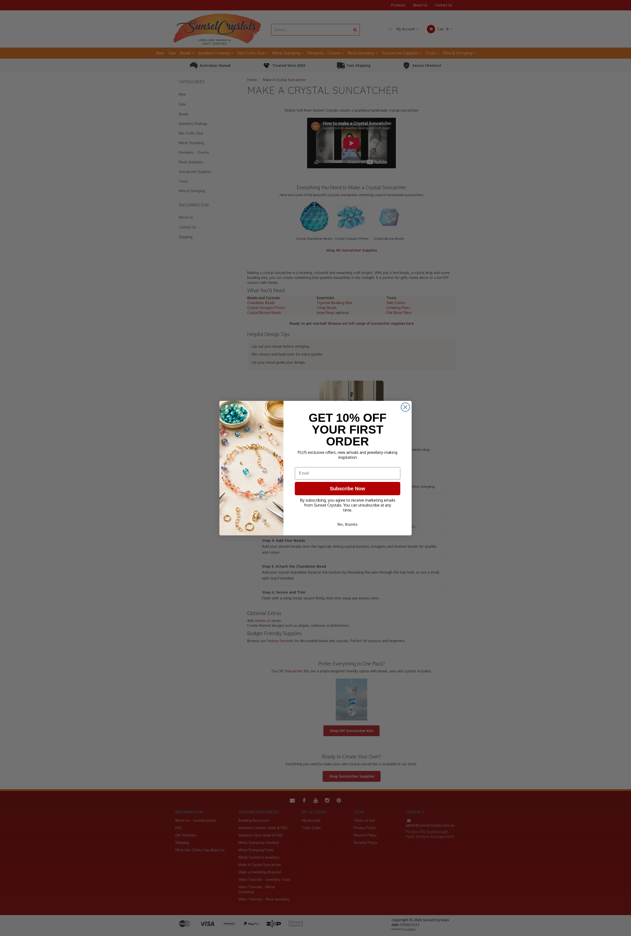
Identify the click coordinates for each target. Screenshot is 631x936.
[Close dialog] (405, 407)
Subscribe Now (347, 488)
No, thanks (347, 524)
